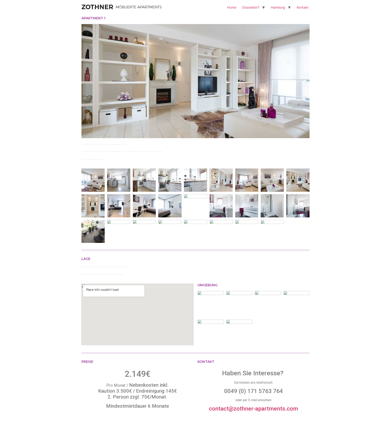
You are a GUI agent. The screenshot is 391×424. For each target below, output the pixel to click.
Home (231, 7)
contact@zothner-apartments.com (253, 408)
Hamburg (278, 7)
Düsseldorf (250, 7)
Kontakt (303, 7)
